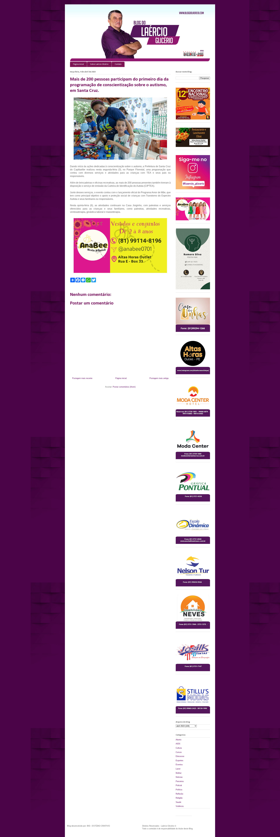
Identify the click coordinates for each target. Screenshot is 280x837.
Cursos (179, 752)
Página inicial (78, 64)
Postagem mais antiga (158, 378)
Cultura (179, 748)
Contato (118, 64)
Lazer (178, 769)
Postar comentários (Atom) (124, 387)
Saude (178, 802)
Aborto (178, 740)
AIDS (178, 744)
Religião (179, 798)
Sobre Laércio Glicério (99, 64)
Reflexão (179, 794)
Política (179, 790)
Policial (179, 785)
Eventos (179, 764)
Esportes (179, 760)
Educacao (180, 756)
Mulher (178, 773)
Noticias (179, 777)
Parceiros (180, 781)
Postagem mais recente (82, 378)
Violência (179, 806)
